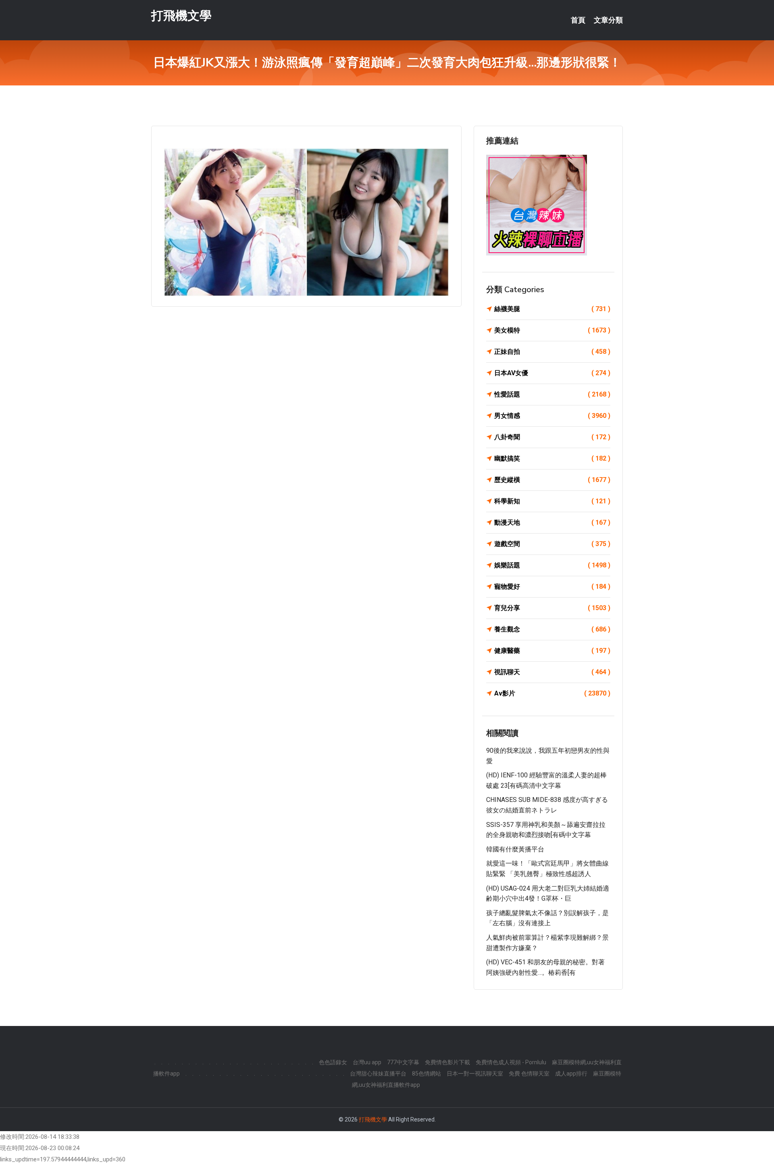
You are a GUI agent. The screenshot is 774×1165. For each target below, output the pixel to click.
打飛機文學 (181, 15)
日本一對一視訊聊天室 (475, 1073)
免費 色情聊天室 (529, 1073)
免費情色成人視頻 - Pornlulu (511, 1062)
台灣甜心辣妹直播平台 (378, 1073)
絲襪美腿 (552, 309)
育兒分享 (552, 608)
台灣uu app (367, 1062)
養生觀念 (552, 629)
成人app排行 (571, 1073)
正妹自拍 (552, 351)
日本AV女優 (552, 373)
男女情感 (552, 415)
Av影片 (552, 693)
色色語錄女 (333, 1062)
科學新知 (552, 501)
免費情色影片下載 (447, 1062)
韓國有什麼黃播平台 (515, 849)
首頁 (578, 20)
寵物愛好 (552, 586)
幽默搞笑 (552, 458)
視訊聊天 (552, 672)
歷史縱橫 (552, 480)
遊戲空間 (552, 544)
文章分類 (608, 20)
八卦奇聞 (552, 437)
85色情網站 (426, 1073)
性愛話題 (552, 394)
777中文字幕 (403, 1062)
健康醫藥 (552, 650)
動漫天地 (552, 522)
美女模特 (552, 330)
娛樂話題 (552, 565)
